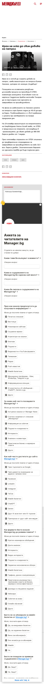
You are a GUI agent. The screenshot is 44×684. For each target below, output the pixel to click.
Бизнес (4, 37)
